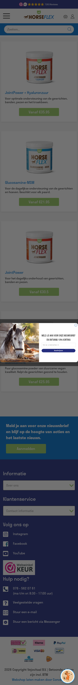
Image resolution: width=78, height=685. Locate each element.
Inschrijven (58, 350)
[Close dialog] (76, 325)
